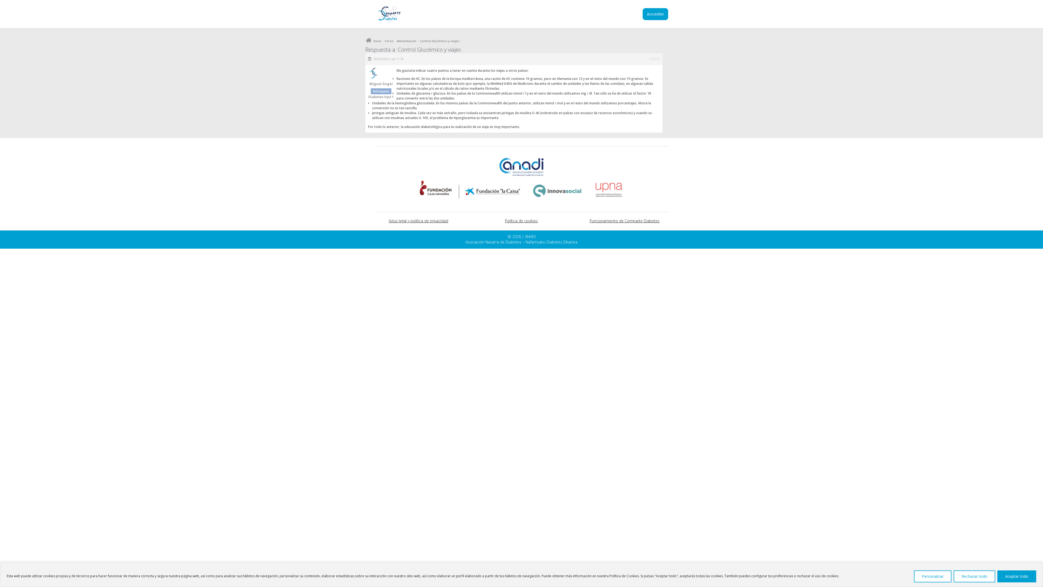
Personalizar (933, 576)
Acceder (655, 14)
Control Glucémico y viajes (439, 41)
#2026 (655, 59)
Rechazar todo (974, 576)
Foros (389, 41)
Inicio (377, 41)
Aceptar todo (1016, 576)
